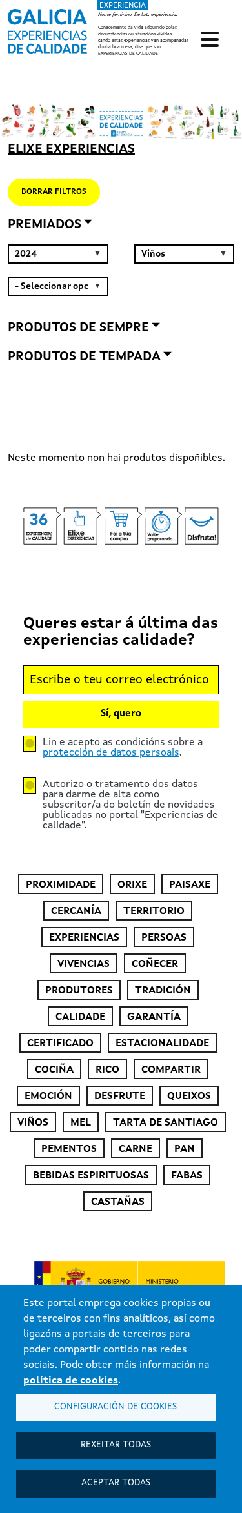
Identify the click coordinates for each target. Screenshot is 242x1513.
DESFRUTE (119, 1096)
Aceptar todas (115, 1483)
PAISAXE (189, 885)
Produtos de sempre (78, 328)
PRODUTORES (79, 991)
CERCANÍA (76, 911)
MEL (80, 1123)
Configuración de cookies (115, 1407)
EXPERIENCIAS (84, 938)
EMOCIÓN (48, 1096)
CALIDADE (80, 1017)
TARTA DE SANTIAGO (165, 1123)
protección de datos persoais (111, 753)
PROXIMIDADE (61, 885)
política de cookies (70, 1381)
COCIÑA (54, 1070)
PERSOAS (164, 938)
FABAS (187, 1176)
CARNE (135, 1149)
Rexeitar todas (116, 1445)
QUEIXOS (189, 1096)
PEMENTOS (69, 1149)
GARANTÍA (154, 1017)
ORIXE (132, 885)
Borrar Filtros (53, 192)
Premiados (44, 225)
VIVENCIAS (83, 964)
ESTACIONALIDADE (162, 1044)
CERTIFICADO (60, 1044)
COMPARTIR (171, 1070)
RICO (107, 1070)
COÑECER (155, 964)
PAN (184, 1149)
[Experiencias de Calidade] (47, 27)
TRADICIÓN (163, 991)
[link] (100, 28)
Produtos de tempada (84, 357)
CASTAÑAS (118, 1202)
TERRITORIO (154, 911)
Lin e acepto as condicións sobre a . (123, 747)
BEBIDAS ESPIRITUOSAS (91, 1176)
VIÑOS (32, 1123)
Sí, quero (121, 714)
